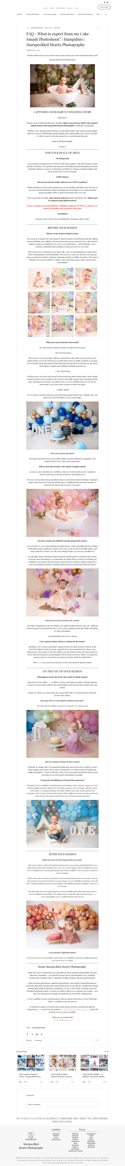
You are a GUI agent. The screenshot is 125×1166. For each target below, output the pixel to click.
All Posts (19, 14)
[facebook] (104, 2)
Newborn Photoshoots (32, 14)
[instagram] (107, 2)
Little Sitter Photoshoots (85, 14)
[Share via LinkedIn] (37, 1034)
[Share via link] (42, 1034)
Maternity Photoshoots (67, 14)
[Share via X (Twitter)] (32, 1034)
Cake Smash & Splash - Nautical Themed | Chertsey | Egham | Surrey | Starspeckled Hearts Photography (62, 1075)
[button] (106, 14)
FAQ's (28, 1027)
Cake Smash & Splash (49, 14)
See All (106, 1051)
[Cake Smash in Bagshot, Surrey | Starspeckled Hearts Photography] (31, 1063)
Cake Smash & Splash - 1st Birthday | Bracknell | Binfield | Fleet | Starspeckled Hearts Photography (94, 1075)
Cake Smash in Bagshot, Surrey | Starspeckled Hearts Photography (30, 1075)
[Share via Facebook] (27, 1034)
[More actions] (97, 27)
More (98, 14)
